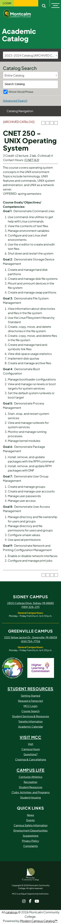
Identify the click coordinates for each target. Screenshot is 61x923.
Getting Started (30, 695)
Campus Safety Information (30, 825)
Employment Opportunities (30, 830)
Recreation (30, 782)
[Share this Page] (47, 123)
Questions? (31, 754)
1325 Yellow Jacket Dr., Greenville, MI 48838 (30, 637)
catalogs (11, 912)
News (30, 815)
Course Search (30, 711)
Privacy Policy (30, 840)
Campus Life (30, 770)
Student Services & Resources (30, 716)
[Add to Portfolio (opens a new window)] (43, 123)
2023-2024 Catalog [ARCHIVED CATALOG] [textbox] (31, 55)
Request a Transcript (30, 700)
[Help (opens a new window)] (56, 123)
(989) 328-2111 (30, 607)
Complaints (30, 846)
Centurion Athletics (30, 777)
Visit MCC (30, 737)
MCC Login (30, 706)
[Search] (54, 84)
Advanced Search (15, 100)
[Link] (19, 13)
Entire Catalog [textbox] (14, 75)
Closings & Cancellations (30, 759)
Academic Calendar (30, 726)
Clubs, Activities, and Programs (31, 792)
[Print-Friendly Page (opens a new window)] (52, 123)
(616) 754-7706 (30, 641)
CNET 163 (31, 160)
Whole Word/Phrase (20, 91)
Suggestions (30, 835)
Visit (30, 744)
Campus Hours (30, 749)
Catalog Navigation (20, 111)
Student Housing (30, 797)
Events (30, 820)
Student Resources (30, 689)
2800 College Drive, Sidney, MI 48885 (30, 603)
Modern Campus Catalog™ (38, 921)
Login (7, 3)
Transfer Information (30, 721)
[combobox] (30, 55)
